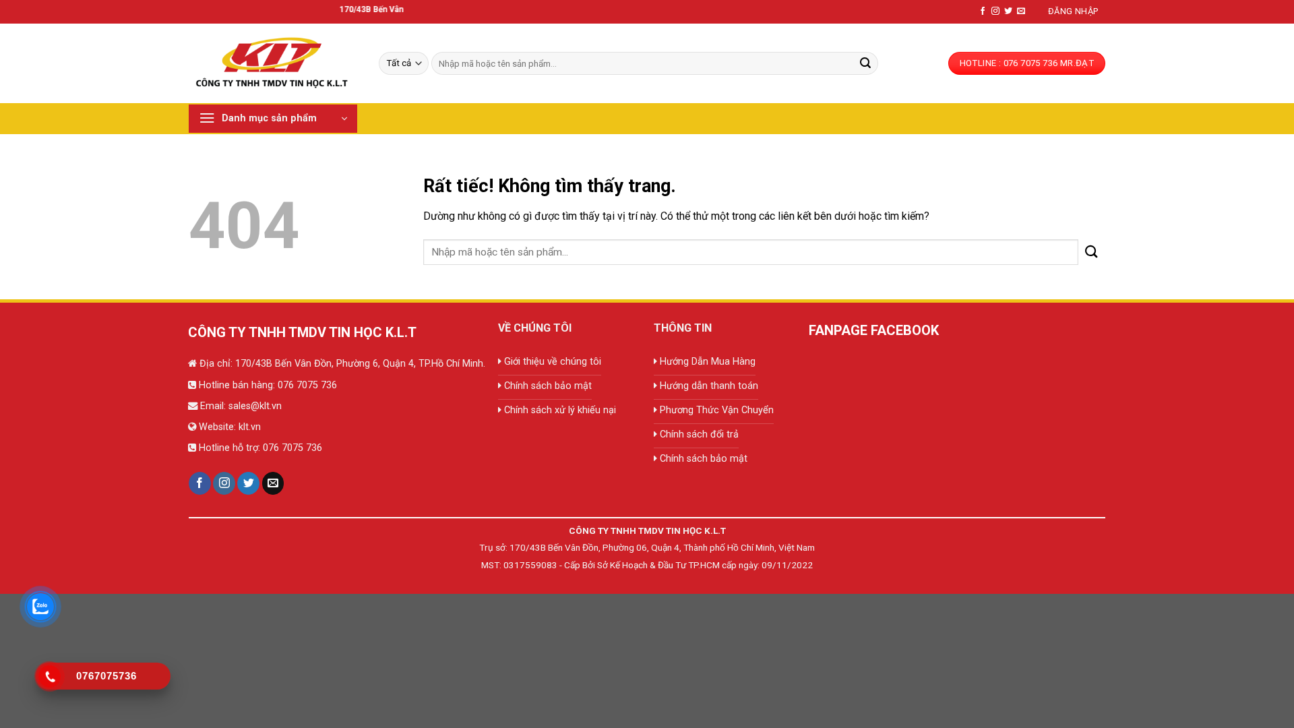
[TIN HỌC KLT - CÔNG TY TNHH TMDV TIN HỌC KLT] (274, 63)
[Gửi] (865, 63)
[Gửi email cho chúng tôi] (1021, 11)
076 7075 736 (306, 385)
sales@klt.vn (255, 406)
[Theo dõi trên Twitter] (1008, 11)
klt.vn (250, 427)
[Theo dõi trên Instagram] (995, 11)
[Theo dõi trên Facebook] (983, 11)
